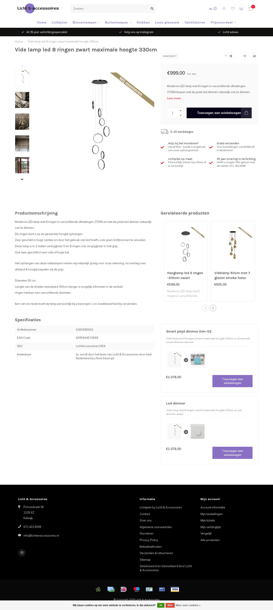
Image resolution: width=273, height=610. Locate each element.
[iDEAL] (123, 589)
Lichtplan (59, 22)
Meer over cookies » (188, 605)
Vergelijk (206, 533)
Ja (160, 605)
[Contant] (98, 589)
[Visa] (175, 589)
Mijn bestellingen (211, 514)
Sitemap (145, 559)
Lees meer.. (174, 98)
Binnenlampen (85, 22)
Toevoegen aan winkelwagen (219, 113)
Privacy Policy (149, 540)
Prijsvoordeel (222, 22)
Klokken (143, 22)
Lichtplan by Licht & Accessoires (161, 507)
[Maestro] (136, 589)
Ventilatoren (195, 22)
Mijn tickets (207, 520)
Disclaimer (147, 533)
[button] (25, 66)
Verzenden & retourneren (156, 553)
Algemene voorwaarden (156, 527)
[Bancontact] (149, 589)
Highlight (170, 56)
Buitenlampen (116, 22)
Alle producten (210, 540)
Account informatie (212, 507)
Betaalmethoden (151, 546)
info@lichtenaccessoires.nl (41, 535)
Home (41, 22)
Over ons (146, 520)
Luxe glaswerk (167, 22)
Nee (170, 605)
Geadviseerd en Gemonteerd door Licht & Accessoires (166, 568)
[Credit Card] (111, 589)
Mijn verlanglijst (210, 527)
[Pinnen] (162, 589)
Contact (145, 514)
